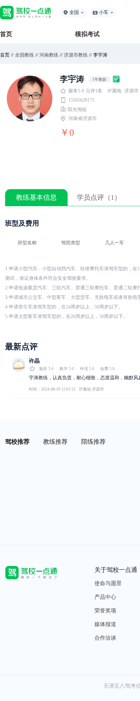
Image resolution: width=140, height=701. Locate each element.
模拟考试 (87, 34)
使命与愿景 (108, 583)
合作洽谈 (105, 638)
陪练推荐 (93, 441)
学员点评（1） (99, 197)
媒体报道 (105, 624)
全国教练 (24, 55)
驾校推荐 (17, 441)
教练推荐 (55, 441)
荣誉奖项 (105, 610)
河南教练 (48, 55)
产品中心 (105, 597)
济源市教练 (76, 55)
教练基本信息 (36, 197)
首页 (6, 34)
